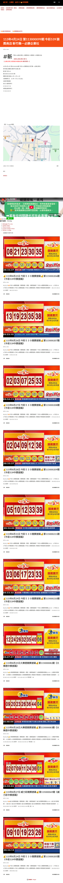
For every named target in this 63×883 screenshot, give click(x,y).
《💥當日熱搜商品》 (5, 31)
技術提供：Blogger (32, 879)
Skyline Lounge (6, 230)
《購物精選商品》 (41, 8)
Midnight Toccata (7, 224)
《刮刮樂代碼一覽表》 (11, 8)
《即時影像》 (9, 10)
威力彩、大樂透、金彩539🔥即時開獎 (15, 2)
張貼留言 (5, 175)
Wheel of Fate (6, 227)
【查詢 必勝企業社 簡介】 (20, 59)
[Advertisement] (31, 20)
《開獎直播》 (21, 8)
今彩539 (8, 165)
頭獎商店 (12, 165)
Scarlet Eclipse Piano (8, 228)
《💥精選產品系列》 (17, 31)
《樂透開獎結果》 (30, 8)
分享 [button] (57, 165)
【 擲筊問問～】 (16, 61)
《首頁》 (2, 8)
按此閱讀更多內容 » (56, 293)
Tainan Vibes (6, 225)
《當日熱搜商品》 (51, 8)
